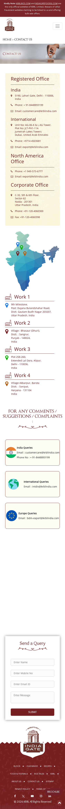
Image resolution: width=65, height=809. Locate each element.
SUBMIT (32, 712)
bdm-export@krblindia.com (43, 518)
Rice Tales (39, 773)
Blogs (17, 766)
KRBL (52, 773)
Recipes (48, 766)
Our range (32, 766)
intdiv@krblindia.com (44, 486)
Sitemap (50, 781)
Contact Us (34, 781)
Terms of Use (43, 789)
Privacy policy (22, 789)
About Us (16, 781)
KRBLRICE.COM (23, 3)
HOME (7, 39)
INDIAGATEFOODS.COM (46, 3)
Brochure (53, 791)
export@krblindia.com (35, 147)
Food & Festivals (19, 773)
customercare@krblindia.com (40, 111)
